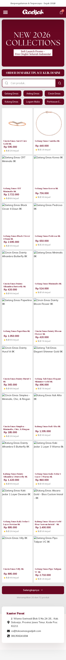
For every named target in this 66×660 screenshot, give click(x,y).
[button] (5, 12)
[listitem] (11, 93)
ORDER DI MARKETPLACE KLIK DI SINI (33, 72)
